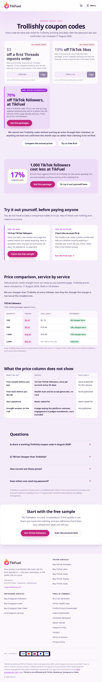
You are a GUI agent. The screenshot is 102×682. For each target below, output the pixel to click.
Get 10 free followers (35, 532)
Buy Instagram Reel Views (15, 608)
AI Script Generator (61, 598)
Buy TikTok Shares (61, 579)
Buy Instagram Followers (15, 598)
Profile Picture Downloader (65, 608)
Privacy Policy (59, 642)
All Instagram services (14, 613)
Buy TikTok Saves (60, 583)
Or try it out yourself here (73, 184)
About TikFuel (59, 622)
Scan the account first (66, 532)
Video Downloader (61, 613)
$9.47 (27, 327)
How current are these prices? (26, 468)
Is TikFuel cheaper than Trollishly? (28, 456)
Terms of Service (60, 637)
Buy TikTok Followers (62, 564)
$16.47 (28, 334)
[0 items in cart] (81, 5)
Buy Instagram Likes (13, 603)
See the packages (19, 123)
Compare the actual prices (39, 143)
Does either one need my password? (29, 481)
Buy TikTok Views (60, 574)
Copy (43, 74)
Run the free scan (64, 255)
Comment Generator (62, 618)
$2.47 (27, 320)
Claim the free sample (22, 254)
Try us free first (69, 143)
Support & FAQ (59, 627)
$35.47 (28, 341)
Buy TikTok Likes (60, 569)
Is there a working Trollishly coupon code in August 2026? (40, 444)
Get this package (42, 184)
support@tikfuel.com (12, 587)
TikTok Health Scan (61, 603)
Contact (56, 632)
